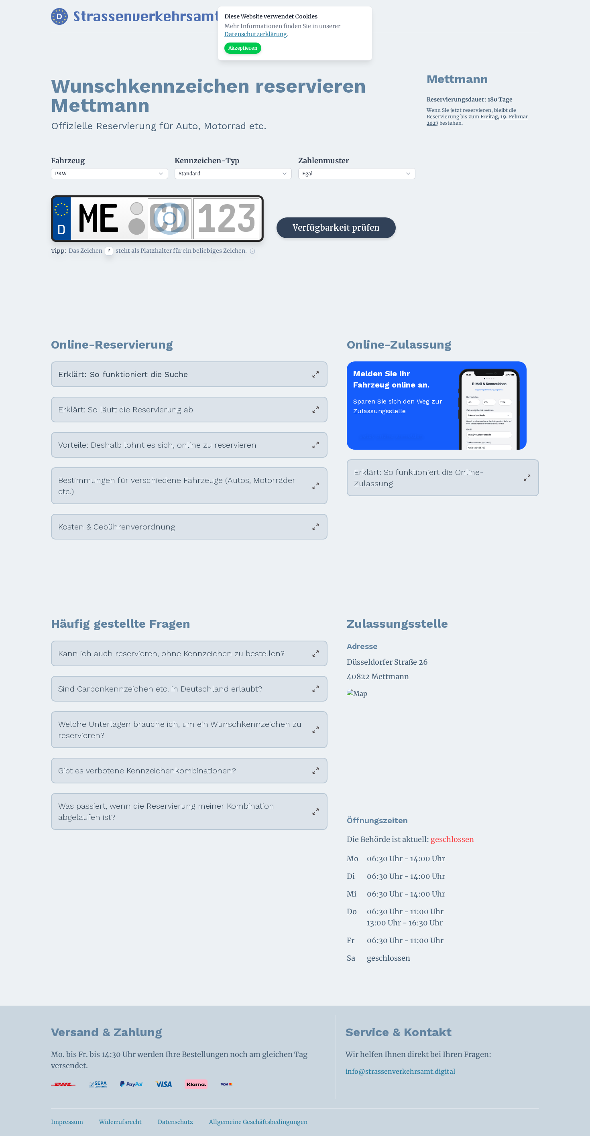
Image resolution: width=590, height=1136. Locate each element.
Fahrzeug (68, 160)
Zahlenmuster (323, 160)
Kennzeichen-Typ (207, 160)
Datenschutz (175, 1122)
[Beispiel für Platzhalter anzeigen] (252, 251)
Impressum (67, 1122)
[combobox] (109, 173)
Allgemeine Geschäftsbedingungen (258, 1122)
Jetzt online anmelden (391, 435)
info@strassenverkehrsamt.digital (400, 1071)
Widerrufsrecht (120, 1122)
